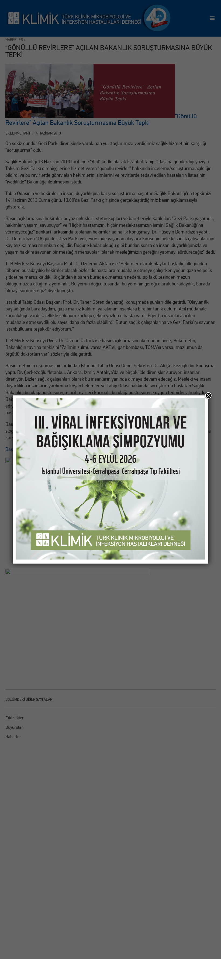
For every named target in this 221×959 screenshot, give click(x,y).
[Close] (208, 395)
